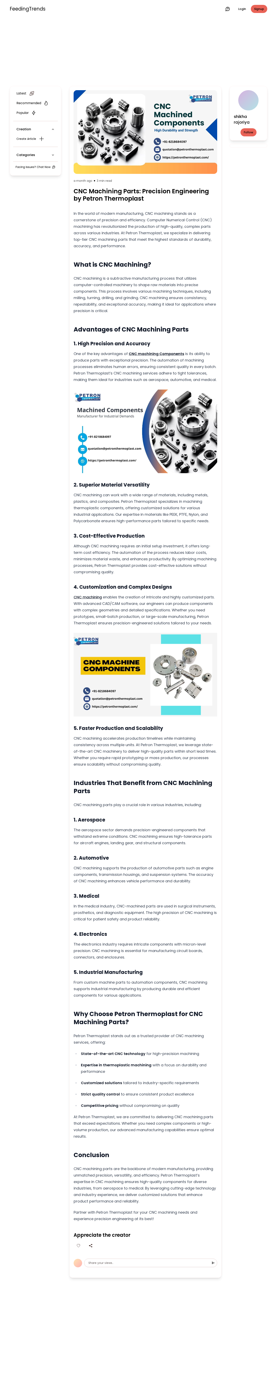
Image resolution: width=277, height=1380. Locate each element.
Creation (23, 129)
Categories (25, 155)
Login (242, 9)
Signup (259, 9)
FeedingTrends (27, 9)
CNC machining (88, 597)
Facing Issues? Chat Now (33, 167)
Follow (248, 132)
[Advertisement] (138, 51)
